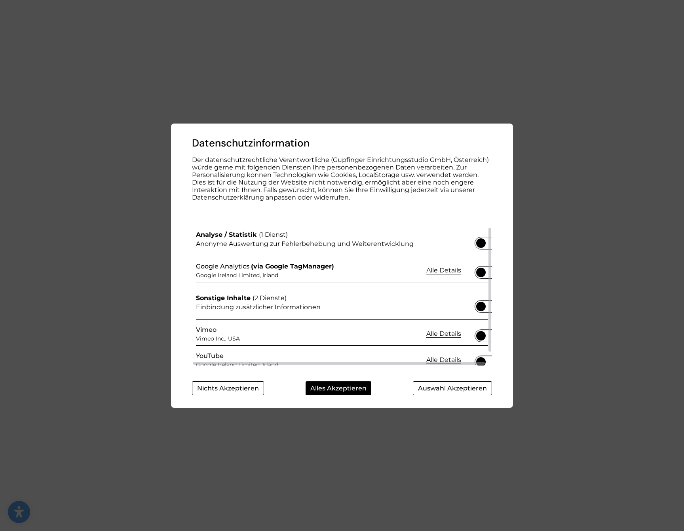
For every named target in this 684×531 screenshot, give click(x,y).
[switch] (481, 241)
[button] (481, 243)
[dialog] (342, 266)
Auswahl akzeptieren (452, 388)
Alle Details (443, 270)
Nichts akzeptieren (228, 388)
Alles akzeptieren (338, 388)
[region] (342, 296)
